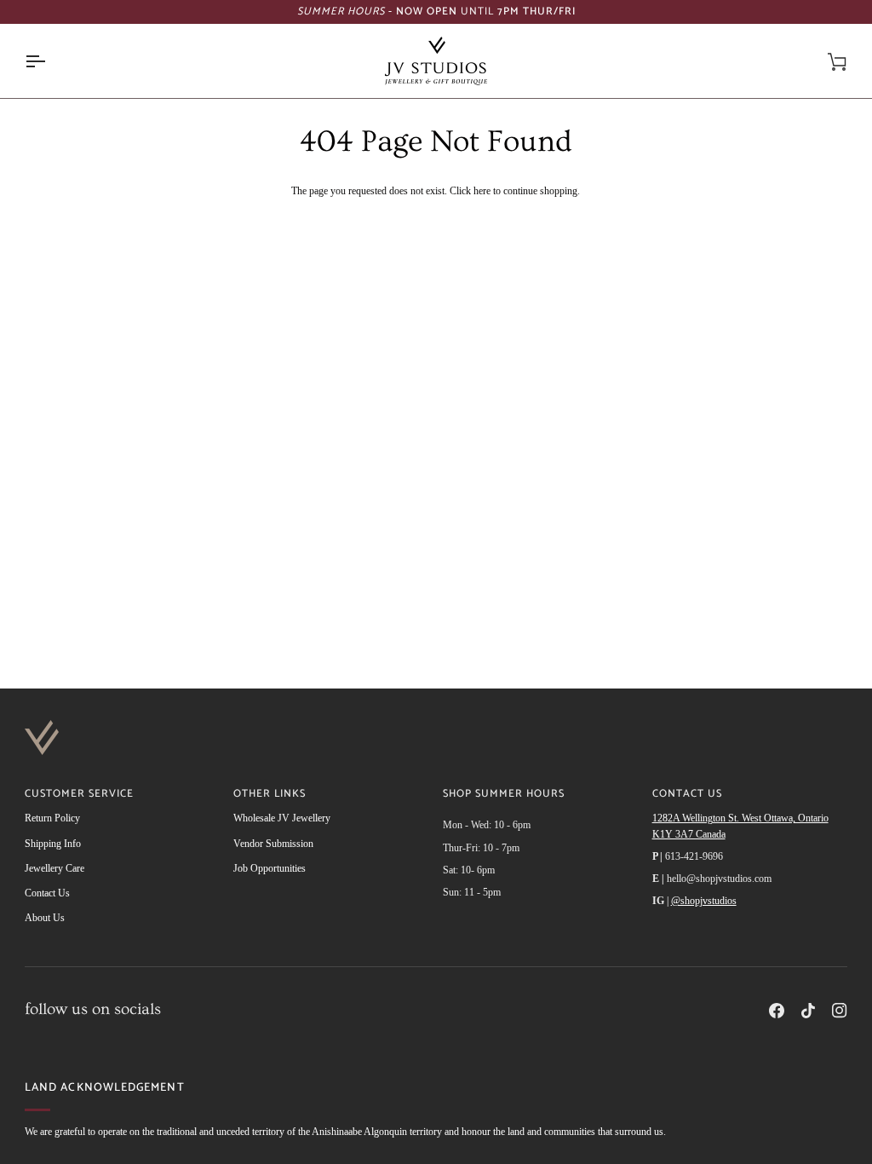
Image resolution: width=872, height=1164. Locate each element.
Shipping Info (53, 844)
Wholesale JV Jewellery (281, 818)
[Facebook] (776, 1010)
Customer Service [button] (79, 795)
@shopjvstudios (704, 901)
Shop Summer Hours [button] (504, 795)
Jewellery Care (54, 868)
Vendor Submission (273, 844)
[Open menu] (50, 61)
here (481, 191)
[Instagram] (839, 1010)
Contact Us (47, 893)
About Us (45, 918)
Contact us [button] (687, 795)
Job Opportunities (269, 868)
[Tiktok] (808, 1010)
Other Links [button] (269, 795)
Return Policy (52, 818)
